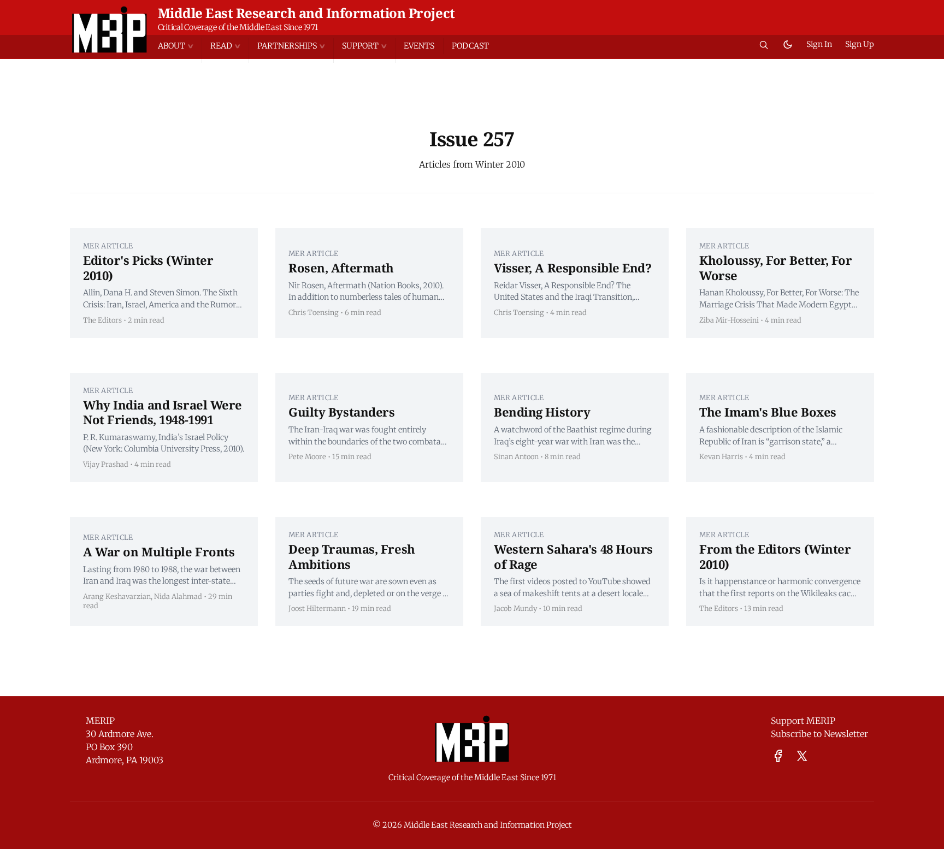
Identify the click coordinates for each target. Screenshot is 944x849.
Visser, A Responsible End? (573, 267)
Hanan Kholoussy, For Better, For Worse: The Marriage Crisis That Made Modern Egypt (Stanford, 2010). (779, 299)
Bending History (542, 411)
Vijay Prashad (105, 464)
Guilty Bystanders (341, 411)
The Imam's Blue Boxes (767, 411)
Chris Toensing (313, 312)
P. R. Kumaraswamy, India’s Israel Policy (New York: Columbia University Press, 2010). (163, 443)
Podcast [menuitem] (470, 46)
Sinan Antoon (516, 456)
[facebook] (778, 756)
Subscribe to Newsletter (819, 733)
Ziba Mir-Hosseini (729, 320)
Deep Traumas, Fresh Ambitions (351, 556)
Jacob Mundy (515, 608)
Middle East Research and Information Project (306, 13)
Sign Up (859, 44)
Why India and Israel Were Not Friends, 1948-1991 (162, 412)
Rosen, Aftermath (341, 267)
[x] (802, 756)
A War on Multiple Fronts (158, 551)
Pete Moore (307, 456)
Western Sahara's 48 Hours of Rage (573, 556)
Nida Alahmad (178, 596)
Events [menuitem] (419, 46)
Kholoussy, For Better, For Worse (775, 267)
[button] (180, 46)
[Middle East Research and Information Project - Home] (109, 29)
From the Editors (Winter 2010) (775, 556)
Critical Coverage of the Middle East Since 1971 (238, 27)
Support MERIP (803, 720)
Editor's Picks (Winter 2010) (148, 267)
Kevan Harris (721, 456)
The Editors (102, 320)
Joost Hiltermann (317, 608)
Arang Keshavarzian (117, 596)
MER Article (108, 245)
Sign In (819, 44)
